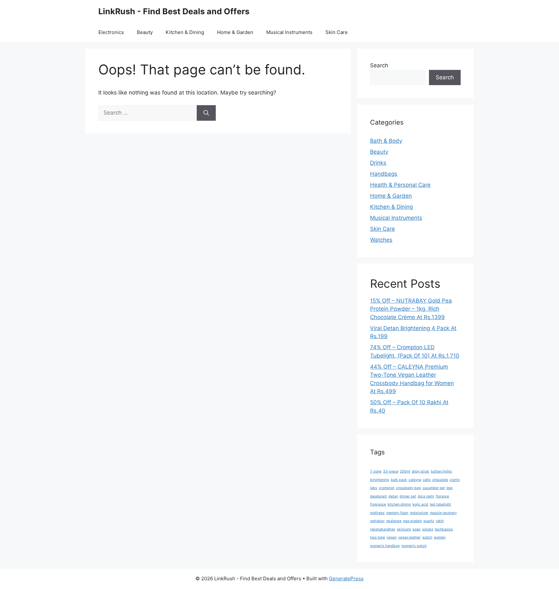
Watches (381, 240)
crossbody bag (408, 488)
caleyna (415, 480)
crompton (386, 488)
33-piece (390, 471)
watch (427, 537)
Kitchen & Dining (185, 32)
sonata (427, 529)
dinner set (408, 496)
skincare (404, 529)
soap (416, 529)
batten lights (441, 471)
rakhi (440, 521)
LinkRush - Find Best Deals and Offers (173, 11)
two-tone (377, 537)
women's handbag (385, 546)
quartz (428, 521)
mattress (377, 513)
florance (442, 496)
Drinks (378, 163)
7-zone (375, 471)
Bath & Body (386, 141)
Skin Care (336, 32)
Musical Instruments (289, 32)
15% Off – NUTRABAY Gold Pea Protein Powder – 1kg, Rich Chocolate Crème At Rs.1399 (411, 308)
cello (427, 480)
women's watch (414, 546)
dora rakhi (426, 496)
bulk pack (399, 480)
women (439, 537)
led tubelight (440, 504)
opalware (393, 521)
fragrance (378, 504)
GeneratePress (346, 578)
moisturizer (419, 513)
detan (393, 496)
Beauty (145, 32)
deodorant (378, 496)
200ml (405, 471)
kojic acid (420, 504)
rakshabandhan (382, 529)
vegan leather (409, 537)
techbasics (444, 529)
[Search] (206, 113)
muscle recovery (443, 513)
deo (449, 488)
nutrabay (377, 521)
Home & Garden (235, 32)
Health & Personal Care (400, 185)
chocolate (440, 480)
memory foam (397, 513)
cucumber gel (433, 488)
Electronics (111, 32)
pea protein (412, 521)
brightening (379, 480)
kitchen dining (399, 504)
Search (379, 65)
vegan (392, 537)
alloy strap (420, 471)
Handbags (383, 174)
